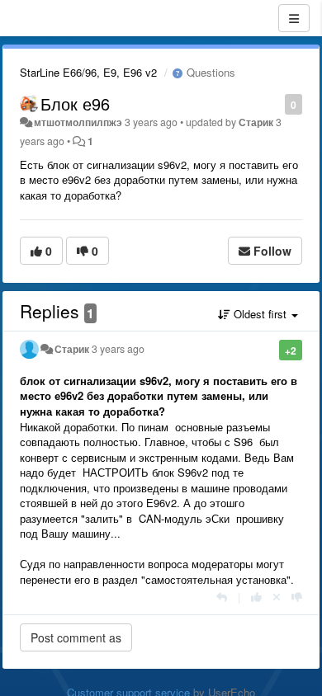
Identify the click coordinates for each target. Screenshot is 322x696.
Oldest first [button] (260, 314)
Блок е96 (75, 103)
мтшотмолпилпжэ (78, 122)
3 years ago (118, 348)
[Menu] (294, 18)
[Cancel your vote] (276, 596)
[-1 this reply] (296, 596)
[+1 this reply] (256, 596)
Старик (256, 122)
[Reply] (221, 596)
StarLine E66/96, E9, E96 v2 (88, 72)
